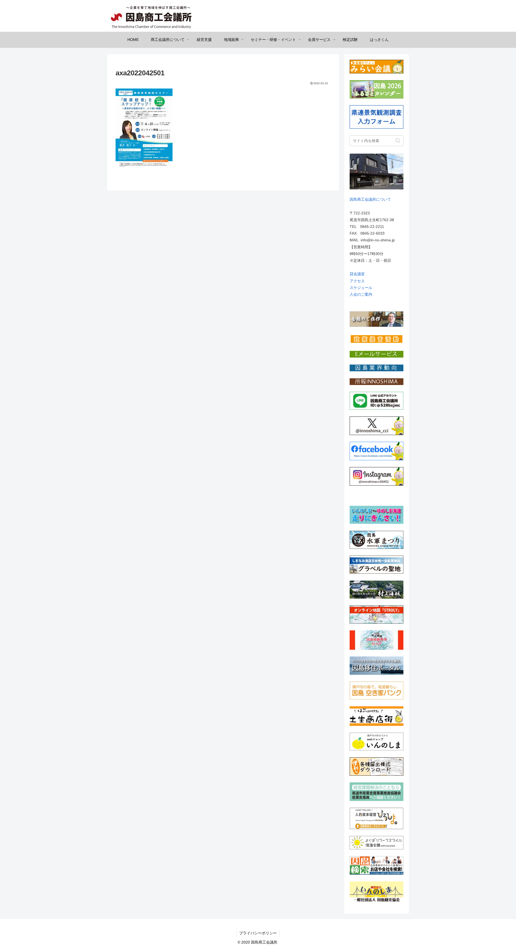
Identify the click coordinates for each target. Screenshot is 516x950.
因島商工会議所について (370, 199)
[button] (398, 140)
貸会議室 (357, 274)
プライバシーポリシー (258, 933)
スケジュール (361, 287)
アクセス (357, 281)
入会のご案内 (361, 294)
